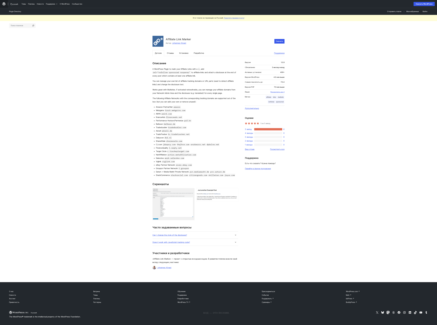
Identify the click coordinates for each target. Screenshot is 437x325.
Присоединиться (268, 291)
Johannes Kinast (179, 43)
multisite (281, 97)
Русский (34, 313)
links (274, 97)
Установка (183, 53)
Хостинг (12, 299)
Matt (348, 295)
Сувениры (267, 302)
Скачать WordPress (424, 4)
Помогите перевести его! (234, 18)
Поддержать (268, 299)
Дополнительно (252, 108)
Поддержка (279, 53)
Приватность (14, 302)
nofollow (271, 102)
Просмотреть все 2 (277, 92)
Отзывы (170, 53)
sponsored (280, 102)
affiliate (268, 97)
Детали (158, 53)
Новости (12, 295)
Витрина (96, 291)
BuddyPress (351, 302)
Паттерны (97, 302)
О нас (11, 291)
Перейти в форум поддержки (258, 168)
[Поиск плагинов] (33, 25)
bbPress (350, 299)
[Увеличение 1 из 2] (191, 191)
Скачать (279, 41)
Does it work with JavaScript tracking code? (171, 242)
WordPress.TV (184, 302)
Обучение (181, 291)
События (265, 295)
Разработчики (183, 299)
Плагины (96, 299)
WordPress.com (353, 291)
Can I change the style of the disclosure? (169, 235)
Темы (95, 295)
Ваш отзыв (249, 149)
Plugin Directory (15, 11)
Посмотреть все (277, 149)
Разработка (199, 53)
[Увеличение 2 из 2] (235, 191)
